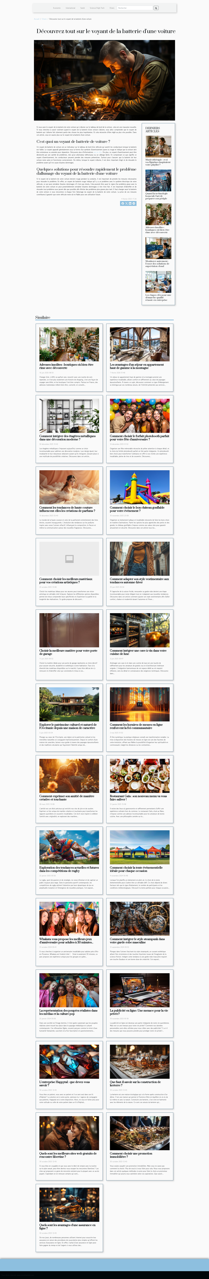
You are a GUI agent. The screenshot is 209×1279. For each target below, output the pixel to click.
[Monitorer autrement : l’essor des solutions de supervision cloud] (158, 248)
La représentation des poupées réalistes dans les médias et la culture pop (68, 1012)
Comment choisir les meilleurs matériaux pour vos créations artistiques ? (65, 580)
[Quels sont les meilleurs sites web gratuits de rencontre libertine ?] (69, 1133)
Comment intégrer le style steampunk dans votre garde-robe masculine (137, 940)
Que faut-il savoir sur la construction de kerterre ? (135, 1083)
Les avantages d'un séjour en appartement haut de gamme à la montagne (137, 366)
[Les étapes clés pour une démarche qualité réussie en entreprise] (158, 281)
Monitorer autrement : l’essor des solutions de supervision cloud (157, 264)
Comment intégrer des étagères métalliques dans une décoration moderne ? (67, 437)
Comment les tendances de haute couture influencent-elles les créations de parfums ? (67, 509)
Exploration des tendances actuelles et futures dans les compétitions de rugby (69, 869)
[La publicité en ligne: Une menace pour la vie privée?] (140, 990)
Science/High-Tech (97, 8)
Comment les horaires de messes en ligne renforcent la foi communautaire (136, 726)
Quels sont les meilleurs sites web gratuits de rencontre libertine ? (68, 1155)
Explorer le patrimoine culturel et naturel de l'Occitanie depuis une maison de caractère (68, 726)
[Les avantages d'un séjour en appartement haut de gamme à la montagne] (140, 344)
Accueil (36, 19)
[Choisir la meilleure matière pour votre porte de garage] (69, 630)
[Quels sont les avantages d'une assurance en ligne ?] (69, 1204)
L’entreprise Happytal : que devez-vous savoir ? (64, 1083)
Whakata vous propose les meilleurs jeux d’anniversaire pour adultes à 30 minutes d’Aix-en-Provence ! (65, 942)
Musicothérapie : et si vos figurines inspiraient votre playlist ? (157, 162)
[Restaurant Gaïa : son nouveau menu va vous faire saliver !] (140, 775)
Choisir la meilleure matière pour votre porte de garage (68, 652)
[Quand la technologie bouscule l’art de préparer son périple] (158, 180)
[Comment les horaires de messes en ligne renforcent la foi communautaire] (140, 704)
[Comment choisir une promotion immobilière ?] (140, 1133)
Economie (57, 8)
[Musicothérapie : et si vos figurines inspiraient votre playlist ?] (158, 146)
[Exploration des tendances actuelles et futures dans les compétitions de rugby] (69, 847)
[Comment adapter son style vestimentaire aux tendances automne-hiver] (140, 558)
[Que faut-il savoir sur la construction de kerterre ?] (140, 1061)
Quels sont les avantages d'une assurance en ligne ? (67, 1226)
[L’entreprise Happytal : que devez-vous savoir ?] (69, 1061)
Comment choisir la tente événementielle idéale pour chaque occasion (136, 869)
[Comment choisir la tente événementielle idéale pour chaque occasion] (140, 847)
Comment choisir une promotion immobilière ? (131, 1155)
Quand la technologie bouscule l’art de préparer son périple (156, 196)
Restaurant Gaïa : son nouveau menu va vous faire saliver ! (138, 797)
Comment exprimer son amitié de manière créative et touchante (66, 797)
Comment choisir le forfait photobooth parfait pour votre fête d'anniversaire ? (139, 437)
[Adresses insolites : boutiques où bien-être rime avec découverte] (158, 214)
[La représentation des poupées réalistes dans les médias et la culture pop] (69, 990)
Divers (112, 8)
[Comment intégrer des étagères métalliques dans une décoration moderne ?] (69, 415)
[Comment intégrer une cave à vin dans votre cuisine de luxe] (140, 630)
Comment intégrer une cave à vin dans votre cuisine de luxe (138, 652)
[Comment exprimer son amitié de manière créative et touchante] (69, 775)
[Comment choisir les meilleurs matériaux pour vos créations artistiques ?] (69, 558)
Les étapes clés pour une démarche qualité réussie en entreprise (158, 298)
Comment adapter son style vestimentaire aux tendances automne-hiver (139, 580)
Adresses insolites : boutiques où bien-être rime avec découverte (157, 230)
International (70, 8)
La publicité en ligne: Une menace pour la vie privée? (139, 1012)
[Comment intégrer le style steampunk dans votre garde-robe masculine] (140, 918)
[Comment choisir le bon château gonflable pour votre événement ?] (140, 487)
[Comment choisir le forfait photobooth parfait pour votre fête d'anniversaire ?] (140, 415)
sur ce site (98, 152)
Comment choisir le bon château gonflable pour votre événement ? (137, 509)
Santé (82, 8)
